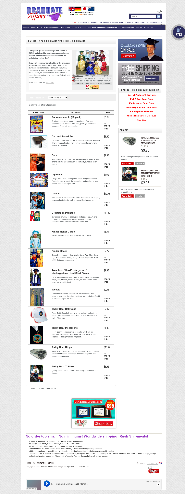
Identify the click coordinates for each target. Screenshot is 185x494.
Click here (79, 76)
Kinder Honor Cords (63, 231)
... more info (107, 126)
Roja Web (70, 467)
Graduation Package (63, 212)
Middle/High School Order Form (141, 107)
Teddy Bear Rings (62, 347)
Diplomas (57, 174)
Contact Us (42, 463)
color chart (50, 83)
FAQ (34, 463)
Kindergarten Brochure (141, 111)
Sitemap (51, 463)
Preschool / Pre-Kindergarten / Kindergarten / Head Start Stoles (70, 272)
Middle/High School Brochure (141, 116)
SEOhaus (84, 467)
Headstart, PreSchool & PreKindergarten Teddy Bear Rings (150, 140)
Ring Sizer (142, 120)
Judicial (139, 27)
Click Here (79, 81)
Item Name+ (76, 112)
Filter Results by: (37, 98)
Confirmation (36, 27)
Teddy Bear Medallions (65, 327)
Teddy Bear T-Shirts (63, 366)
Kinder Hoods (59, 251)
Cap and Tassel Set (62, 136)
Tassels (56, 289)
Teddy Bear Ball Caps (64, 309)
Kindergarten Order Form (141, 103)
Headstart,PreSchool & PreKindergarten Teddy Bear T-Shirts (150, 173)
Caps (54, 155)
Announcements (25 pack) (66, 117)
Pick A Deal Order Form (141, 99)
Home (29, 463)
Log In (159, 11)
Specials (124, 130)
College (26, 27)
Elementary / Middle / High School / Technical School (65, 27)
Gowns (56, 193)
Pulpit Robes (149, 27)
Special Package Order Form (142, 95)
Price (108, 112)
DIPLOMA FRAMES (29, 33)
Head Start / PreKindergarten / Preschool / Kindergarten (111, 27)
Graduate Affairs (46, 467)
